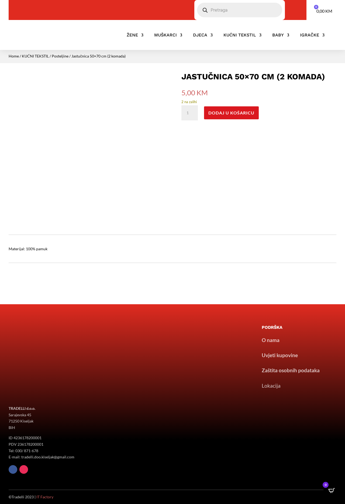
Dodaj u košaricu (231, 112)
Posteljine (60, 56)
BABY (278, 35)
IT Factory (44, 497)
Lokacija (271, 386)
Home (14, 56)
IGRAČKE (309, 35)
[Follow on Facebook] (13, 469)
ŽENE (132, 35)
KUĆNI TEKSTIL (239, 35)
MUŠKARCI (165, 35)
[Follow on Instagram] (23, 469)
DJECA (200, 35)
